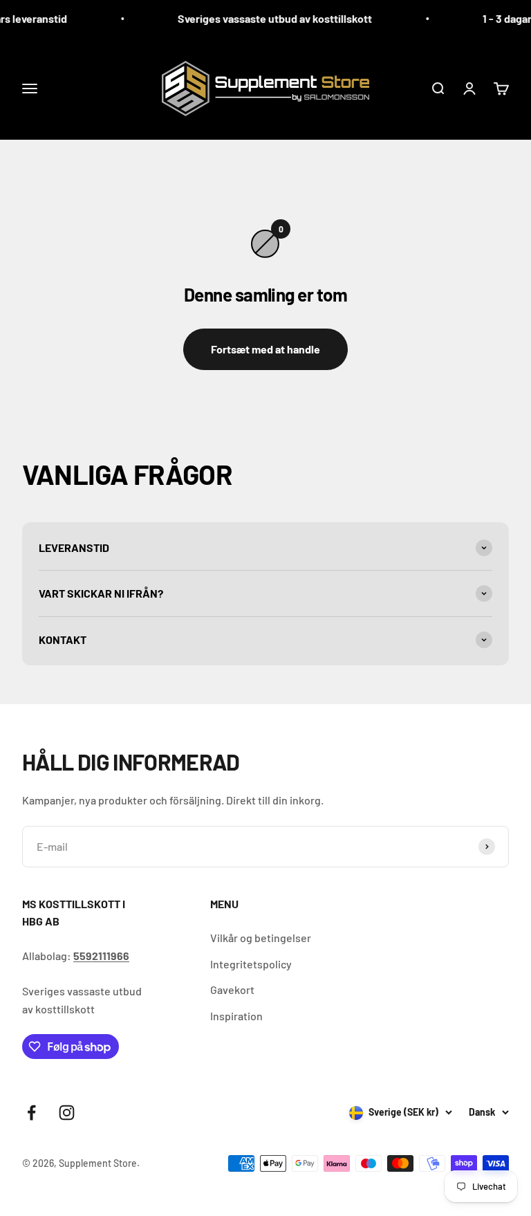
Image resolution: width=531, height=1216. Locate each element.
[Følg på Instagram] (66, 1112)
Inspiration (236, 1015)
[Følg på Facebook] (31, 1112)
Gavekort (232, 989)
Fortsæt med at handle (265, 349)
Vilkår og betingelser (260, 937)
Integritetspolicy (251, 963)
